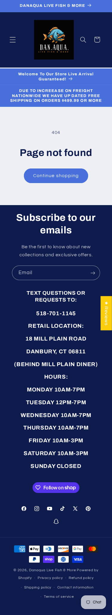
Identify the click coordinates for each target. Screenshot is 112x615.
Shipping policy (37, 587)
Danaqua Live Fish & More (52, 570)
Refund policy (81, 578)
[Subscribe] (93, 273)
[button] (12, 39)
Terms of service (59, 596)
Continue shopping (56, 175)
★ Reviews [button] (106, 313)
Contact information (75, 587)
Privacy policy (50, 578)
